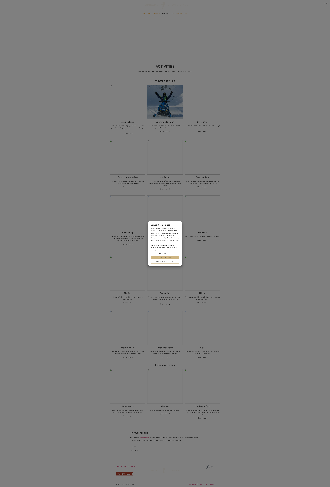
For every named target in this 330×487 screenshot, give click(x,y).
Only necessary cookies (165, 262)
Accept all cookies (165, 257)
